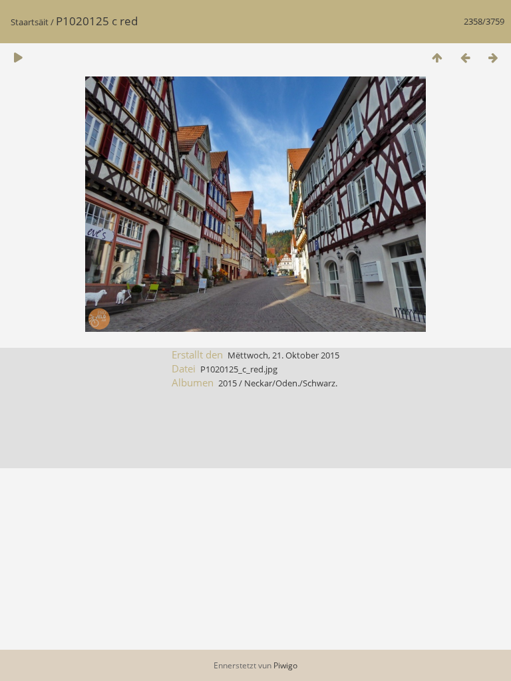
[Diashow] (18, 57)
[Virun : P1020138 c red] (493, 57)
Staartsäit (30, 22)
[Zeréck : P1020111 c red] (465, 57)
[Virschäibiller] (437, 57)
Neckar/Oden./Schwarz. (290, 383)
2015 (227, 383)
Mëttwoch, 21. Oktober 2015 (283, 355)
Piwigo (285, 665)
